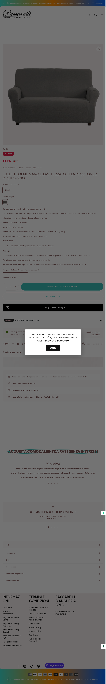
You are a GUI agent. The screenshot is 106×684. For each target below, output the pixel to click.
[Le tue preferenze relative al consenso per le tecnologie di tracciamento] (101, 513)
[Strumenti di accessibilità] (101, 646)
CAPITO (53, 348)
